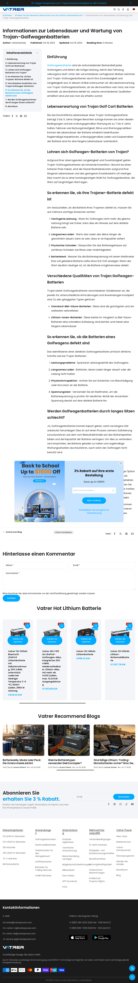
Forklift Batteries (43, 875)
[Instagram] (120, 804)
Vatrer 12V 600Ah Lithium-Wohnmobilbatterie (119, 656)
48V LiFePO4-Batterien (14, 852)
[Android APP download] (101, 937)
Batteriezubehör (11, 864)
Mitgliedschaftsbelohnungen (76, 864)
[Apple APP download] (78, 937)
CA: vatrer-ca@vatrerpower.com (19, 928)
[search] (118, 9)
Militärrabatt (68, 870)
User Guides (68, 875)
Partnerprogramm (125, 855)
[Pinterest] (115, 804)
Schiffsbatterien (43, 861)
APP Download (69, 881)
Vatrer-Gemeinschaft (123, 849)
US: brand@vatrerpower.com (17, 922)
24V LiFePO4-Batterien (14, 841)
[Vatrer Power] (13, 948)
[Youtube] (132, 804)
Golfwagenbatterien (59, 65)
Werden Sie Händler (122, 863)
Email (76, 565)
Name (9, 565)
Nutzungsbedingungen (100, 864)
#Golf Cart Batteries (63, 532)
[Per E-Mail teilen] (26, 116)
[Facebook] (109, 804)
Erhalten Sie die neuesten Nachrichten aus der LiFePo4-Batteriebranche (49, 15)
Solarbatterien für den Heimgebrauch (44, 853)
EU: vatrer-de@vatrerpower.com (19, 933)
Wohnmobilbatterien (45, 844)
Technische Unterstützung (69, 849)
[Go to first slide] (130, 3)
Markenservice (123, 841)
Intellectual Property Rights (97, 880)
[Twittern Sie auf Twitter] (17, 116)
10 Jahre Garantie (98, 844)
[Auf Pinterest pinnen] (22, 116)
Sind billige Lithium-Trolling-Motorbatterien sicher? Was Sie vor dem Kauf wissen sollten (22, 762)
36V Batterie (9, 847)
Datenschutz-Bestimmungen (97, 871)
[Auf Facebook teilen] (13, 116)
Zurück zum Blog (14, 532)
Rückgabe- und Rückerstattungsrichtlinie (101, 852)
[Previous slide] (7, 3)
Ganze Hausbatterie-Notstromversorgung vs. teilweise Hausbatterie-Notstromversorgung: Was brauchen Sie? (110, 762)
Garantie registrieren (68, 841)
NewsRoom (122, 869)
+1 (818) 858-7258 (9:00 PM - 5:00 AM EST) (90, 928)
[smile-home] (132, 968)
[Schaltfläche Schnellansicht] (27, 626)
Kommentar (13, 573)
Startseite (7, 15)
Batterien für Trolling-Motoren (43, 868)
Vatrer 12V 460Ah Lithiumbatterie (85, 653)
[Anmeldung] (123, 9)
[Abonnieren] (113, 490)
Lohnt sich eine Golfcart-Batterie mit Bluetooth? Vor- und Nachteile (69, 762)
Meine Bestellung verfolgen (70, 857)
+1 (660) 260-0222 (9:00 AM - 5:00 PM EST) (90, 922)
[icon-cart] (128, 9)
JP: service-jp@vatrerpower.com (19, 939)
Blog (118, 875)
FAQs (64, 886)
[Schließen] (121, 463)
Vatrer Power (60, 980)
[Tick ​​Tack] (126, 804)
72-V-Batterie (10, 858)
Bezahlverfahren (97, 858)
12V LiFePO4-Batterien (14, 836)
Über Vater (121, 836)
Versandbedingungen (100, 839)
